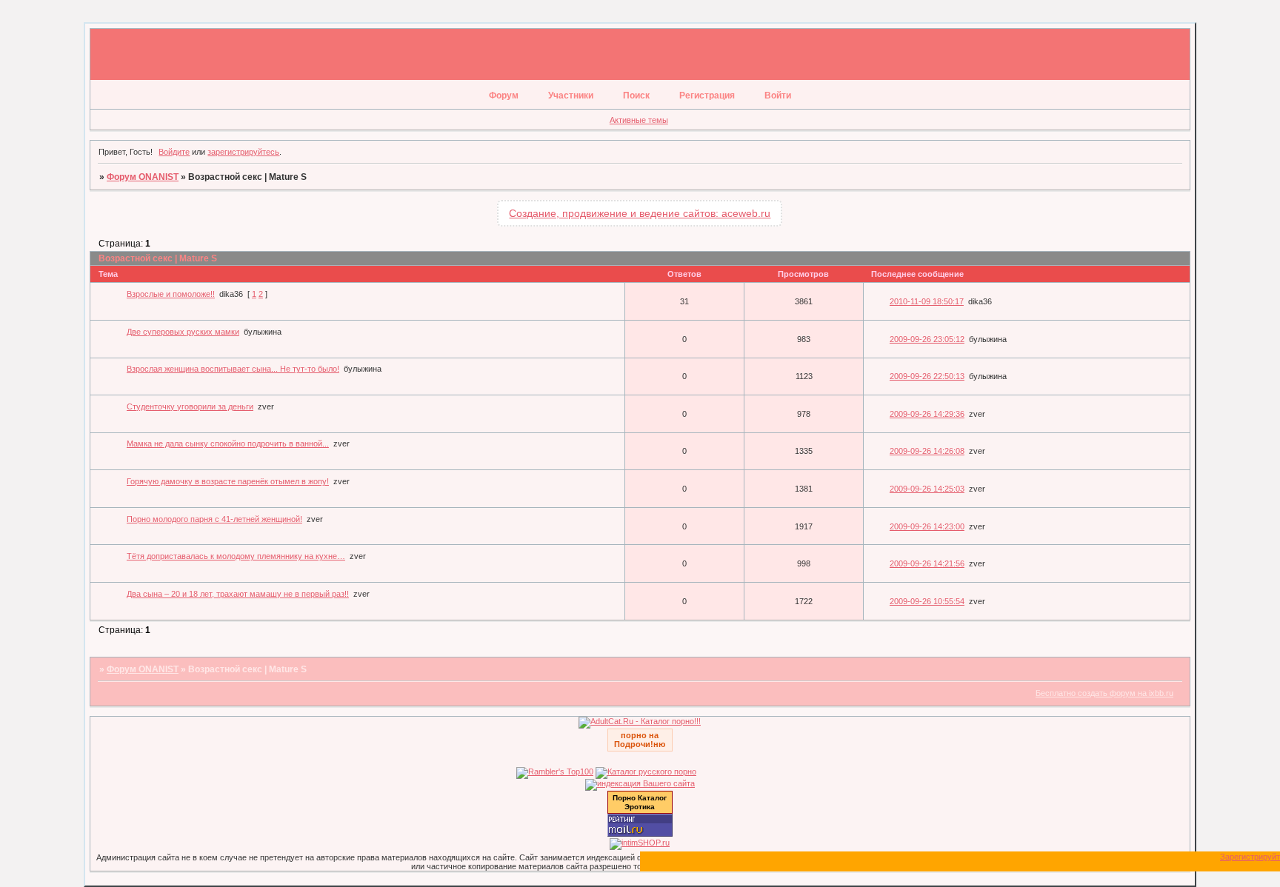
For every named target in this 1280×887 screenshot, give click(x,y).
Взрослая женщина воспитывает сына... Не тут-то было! (233, 368)
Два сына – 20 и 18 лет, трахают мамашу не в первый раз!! (238, 593)
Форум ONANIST (143, 177)
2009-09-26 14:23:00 (927, 526)
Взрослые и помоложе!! (171, 293)
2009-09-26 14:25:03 (927, 488)
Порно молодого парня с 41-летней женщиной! (214, 519)
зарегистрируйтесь (243, 151)
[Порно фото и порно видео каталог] (640, 721)
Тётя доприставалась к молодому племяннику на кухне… (236, 556)
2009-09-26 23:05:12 (927, 339)
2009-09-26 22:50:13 (927, 376)
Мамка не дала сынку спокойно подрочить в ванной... (228, 443)
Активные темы (639, 120)
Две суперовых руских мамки (183, 331)
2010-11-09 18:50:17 (927, 301)
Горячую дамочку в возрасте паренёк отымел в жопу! (228, 481)
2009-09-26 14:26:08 (927, 450)
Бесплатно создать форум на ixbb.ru (1104, 693)
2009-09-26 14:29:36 (927, 413)
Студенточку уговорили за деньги (190, 406)
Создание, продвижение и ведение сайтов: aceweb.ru (639, 213)
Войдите (174, 151)
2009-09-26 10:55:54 (927, 601)
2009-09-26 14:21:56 (927, 563)
